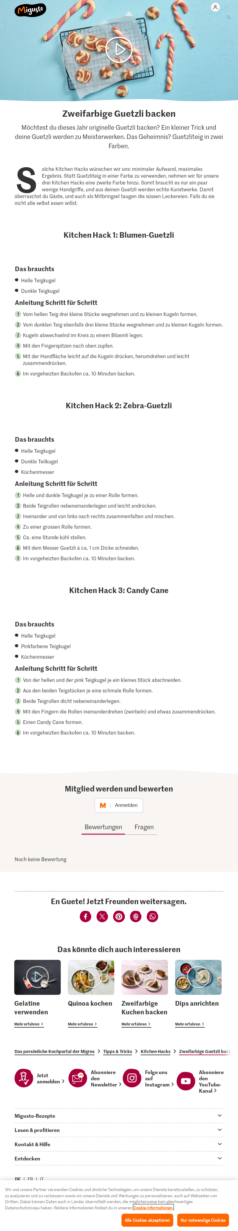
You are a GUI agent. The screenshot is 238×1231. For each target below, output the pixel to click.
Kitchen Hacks (155, 1051)
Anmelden (126, 805)
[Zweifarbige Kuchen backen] (144, 994)
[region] (119, 1205)
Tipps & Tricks (117, 1051)
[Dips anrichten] (198, 994)
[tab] (119, 1115)
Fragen (144, 827)
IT (42, 1179)
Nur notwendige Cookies (203, 1220)
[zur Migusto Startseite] (30, 7)
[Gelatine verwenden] (37, 994)
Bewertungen (103, 827)
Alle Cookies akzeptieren (147, 1220)
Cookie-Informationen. (153, 1208)
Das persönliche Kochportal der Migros (55, 1051)
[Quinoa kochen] (91, 994)
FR (30, 1179)
